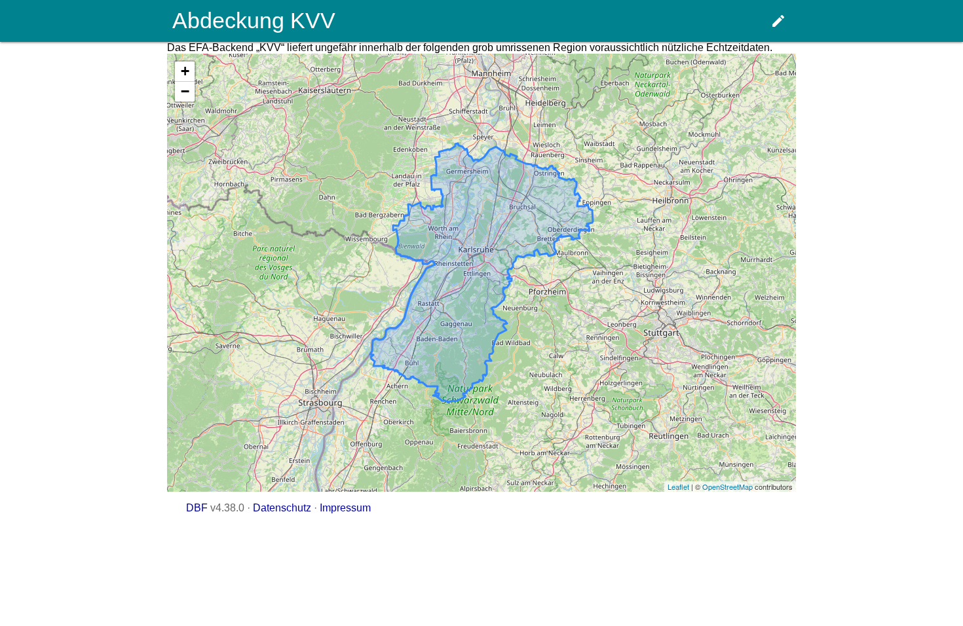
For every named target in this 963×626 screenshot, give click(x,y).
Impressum (345, 507)
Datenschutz (282, 507)
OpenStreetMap (727, 486)
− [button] (185, 91)
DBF (197, 507)
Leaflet (678, 486)
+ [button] (185, 71)
